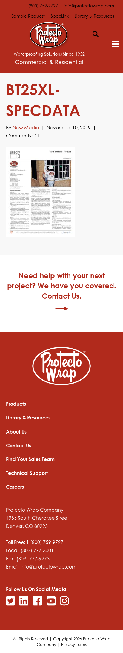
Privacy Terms (74, 644)
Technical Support (27, 473)
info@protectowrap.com (89, 5)
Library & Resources (94, 16)
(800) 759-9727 (43, 5)
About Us (16, 432)
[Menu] (115, 44)
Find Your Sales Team (30, 459)
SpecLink (60, 16)
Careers (15, 487)
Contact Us (18, 446)
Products (16, 404)
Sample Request (28, 16)
